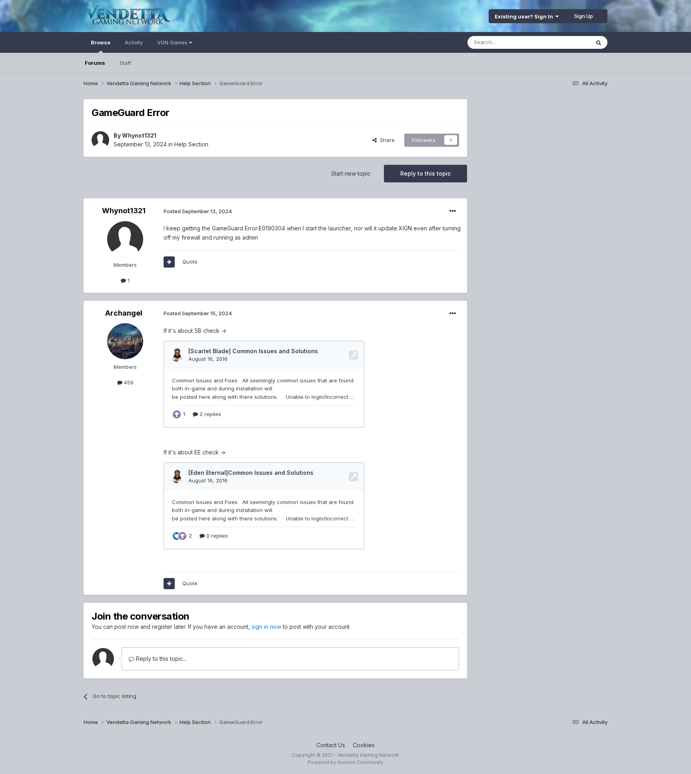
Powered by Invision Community (345, 762)
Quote (190, 261)
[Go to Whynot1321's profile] (100, 140)
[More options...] (453, 211)
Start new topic (351, 173)
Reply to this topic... (160, 658)
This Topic (566, 42)
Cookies (364, 745)
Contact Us (330, 745)
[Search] (598, 42)
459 (128, 382)
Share (386, 140)
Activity (134, 42)
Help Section (191, 144)
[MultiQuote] (169, 262)
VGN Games (173, 42)
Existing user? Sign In (525, 16)
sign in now (266, 626)
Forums (95, 63)
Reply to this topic (425, 173)
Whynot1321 (139, 135)
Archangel (123, 313)
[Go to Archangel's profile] (125, 341)
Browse (100, 42)
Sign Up (583, 16)
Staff (125, 63)
